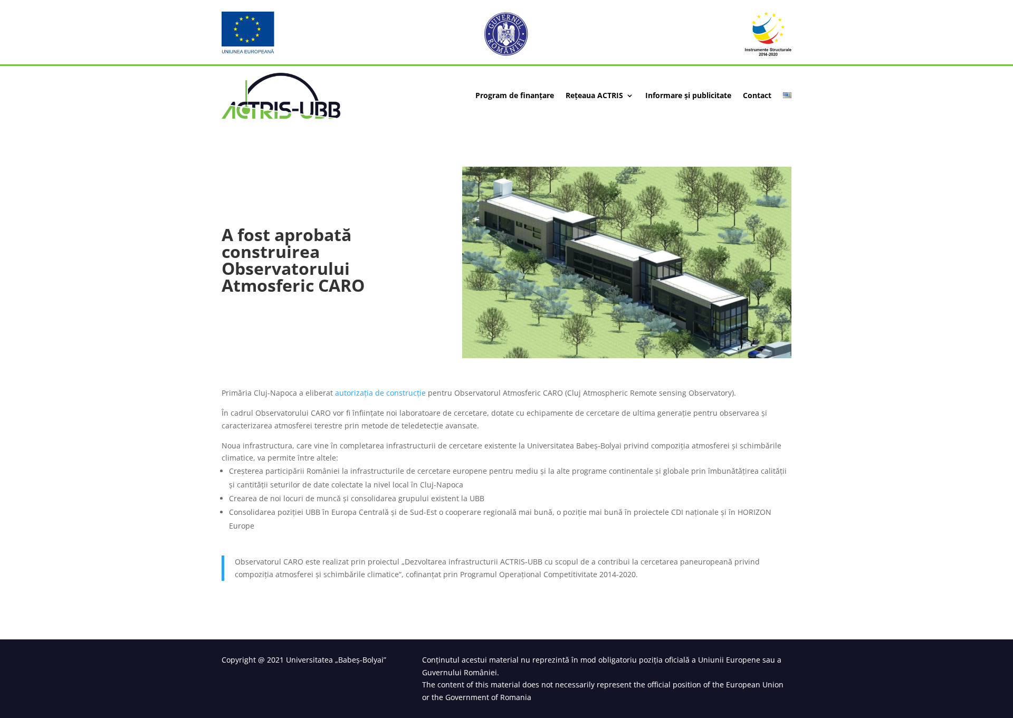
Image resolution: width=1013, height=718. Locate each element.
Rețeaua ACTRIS (594, 96)
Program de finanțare (514, 96)
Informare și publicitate (688, 96)
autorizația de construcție (380, 393)
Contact (757, 96)
